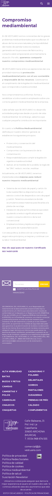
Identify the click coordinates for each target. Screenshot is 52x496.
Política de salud (11, 473)
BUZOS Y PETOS (11, 381)
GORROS (33, 385)
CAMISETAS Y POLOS (9, 393)
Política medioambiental (16, 470)
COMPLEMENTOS (37, 410)
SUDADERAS (35, 395)
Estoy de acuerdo (13, 493)
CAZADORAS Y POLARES (36, 373)
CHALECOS (8, 405)
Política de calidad (12, 463)
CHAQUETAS (9, 410)
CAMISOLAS (8, 400)
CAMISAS (7, 386)
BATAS (6, 376)
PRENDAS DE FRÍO (38, 400)
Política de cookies (13, 466)
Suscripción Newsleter (15, 477)
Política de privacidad (14, 455)
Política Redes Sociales (15, 459)
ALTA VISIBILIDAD (12, 371)
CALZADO (33, 405)
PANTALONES (35, 390)
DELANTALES (35, 380)
